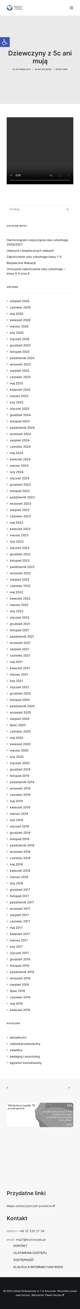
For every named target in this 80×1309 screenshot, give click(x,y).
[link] (5, 42)
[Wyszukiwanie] (40, 209)
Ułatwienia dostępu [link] (30, 1253)
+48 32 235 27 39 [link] (31, 1231)
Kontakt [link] (20, 1246)
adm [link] (65, 69)
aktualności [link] (44, 69)
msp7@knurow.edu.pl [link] (31, 1239)
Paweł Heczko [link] (53, 1295)
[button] (71, 8)
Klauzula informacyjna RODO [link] (38, 1267)
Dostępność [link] (23, 1260)
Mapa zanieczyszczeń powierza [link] (29, 1206)
